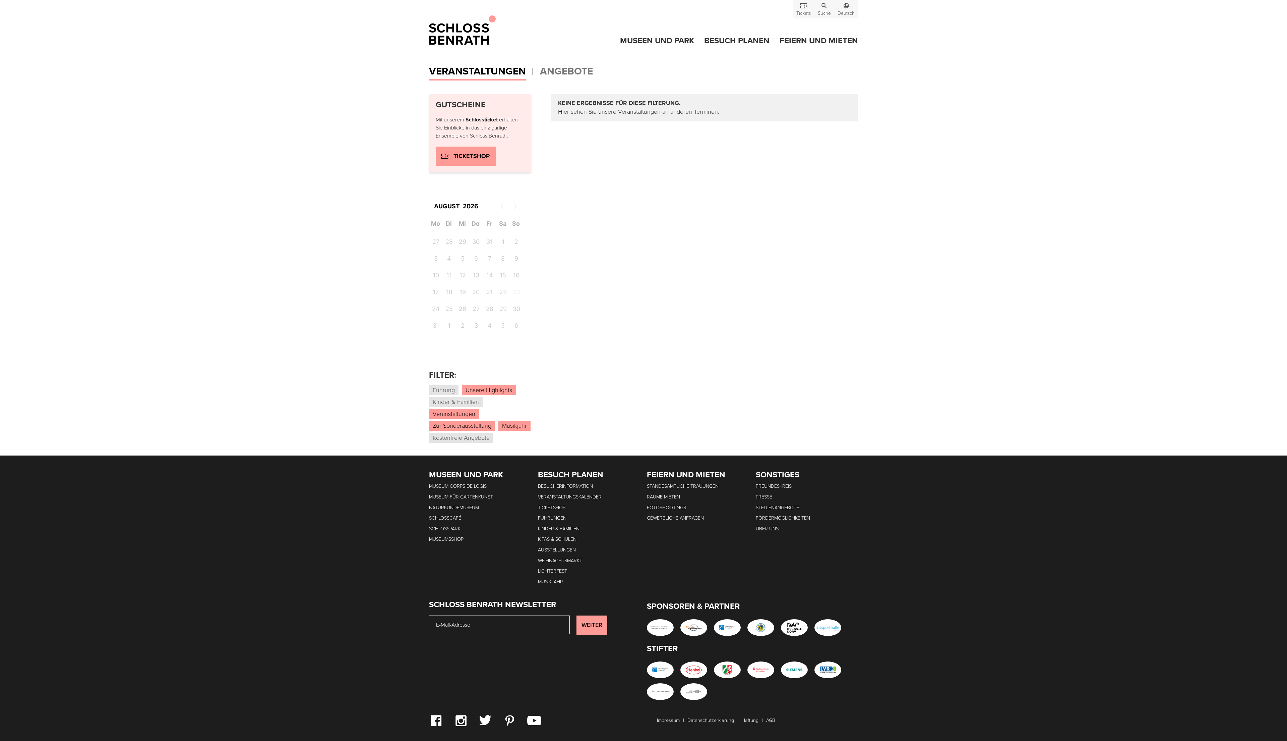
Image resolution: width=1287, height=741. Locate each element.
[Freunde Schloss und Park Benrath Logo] (694, 692)
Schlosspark (445, 529)
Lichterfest (552, 571)
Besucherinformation (565, 486)
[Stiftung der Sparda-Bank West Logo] (694, 628)
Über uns (767, 529)
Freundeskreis (774, 486)
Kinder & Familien (558, 529)
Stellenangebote (777, 508)
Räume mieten (663, 497)
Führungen (552, 518)
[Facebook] (436, 720)
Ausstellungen (557, 550)
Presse (764, 497)
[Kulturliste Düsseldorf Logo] (794, 628)
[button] (824, 9)
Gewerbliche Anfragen (675, 518)
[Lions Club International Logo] (761, 628)
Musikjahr (550, 582)
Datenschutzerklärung (710, 720)
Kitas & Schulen (557, 539)
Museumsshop (446, 539)
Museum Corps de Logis (458, 486)
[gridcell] (516, 293)
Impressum (668, 720)
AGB (770, 720)
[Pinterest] (509, 720)
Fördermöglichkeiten (783, 518)
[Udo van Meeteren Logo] (660, 692)
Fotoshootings (666, 508)
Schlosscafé (445, 518)
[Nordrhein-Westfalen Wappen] (727, 670)
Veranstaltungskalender (570, 497)
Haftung (750, 720)
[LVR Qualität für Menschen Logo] (828, 670)
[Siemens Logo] (794, 670)
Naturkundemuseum (454, 508)
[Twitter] (485, 720)
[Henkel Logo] (694, 670)
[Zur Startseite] (462, 30)
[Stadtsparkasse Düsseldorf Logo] (761, 670)
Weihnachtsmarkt (560, 561)
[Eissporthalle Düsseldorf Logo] (828, 628)
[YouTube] (534, 720)
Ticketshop (471, 156)
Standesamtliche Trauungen (683, 486)
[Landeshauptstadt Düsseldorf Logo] (727, 628)
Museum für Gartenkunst (461, 497)
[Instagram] (461, 720)
